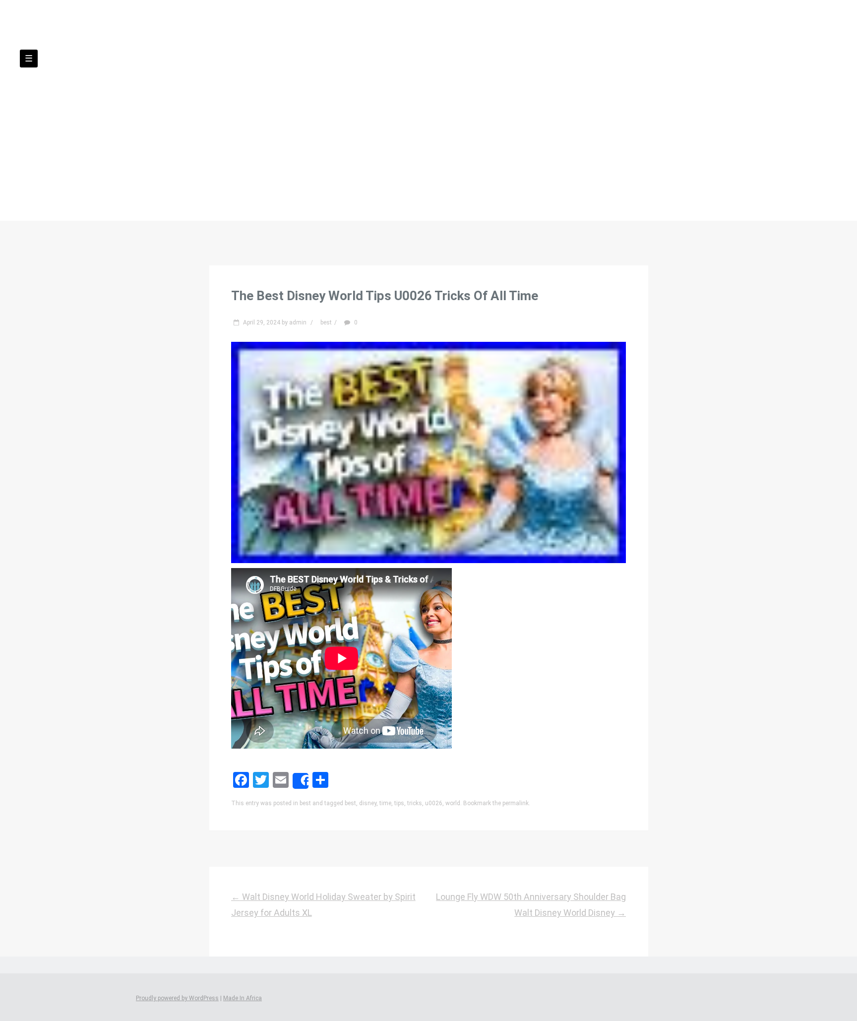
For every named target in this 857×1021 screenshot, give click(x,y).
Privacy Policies (439, 124)
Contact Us (366, 124)
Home (314, 124)
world (452, 803)
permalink (515, 803)
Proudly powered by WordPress (177, 998)
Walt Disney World (428, 84)
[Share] (300, 781)
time (385, 803)
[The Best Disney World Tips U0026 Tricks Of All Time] (428, 560)
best (326, 322)
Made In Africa (242, 998)
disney (367, 803)
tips (399, 803)
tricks (414, 803)
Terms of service (521, 124)
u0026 (433, 803)
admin (297, 322)
